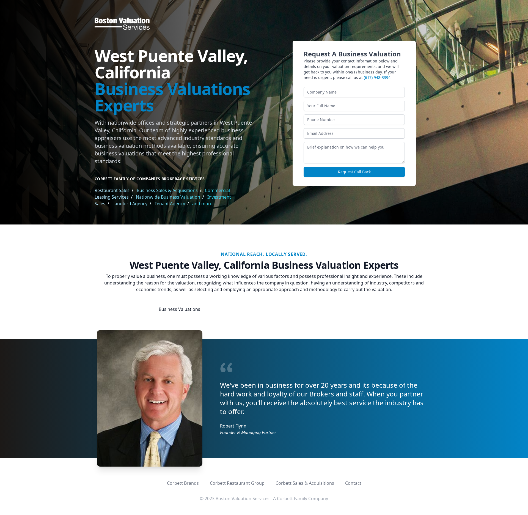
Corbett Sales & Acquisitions (305, 483)
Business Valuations (179, 309)
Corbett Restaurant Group (237, 483)
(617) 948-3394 (377, 77)
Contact (353, 483)
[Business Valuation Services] (264, 24)
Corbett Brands (183, 483)
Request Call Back (354, 171)
